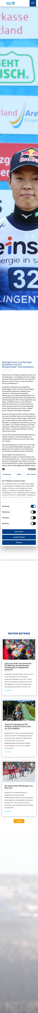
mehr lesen (8, 690)
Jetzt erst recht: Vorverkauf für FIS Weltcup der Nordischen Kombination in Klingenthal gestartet (18, 666)
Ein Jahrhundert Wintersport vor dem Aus (19, 787)
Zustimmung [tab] (7, 474)
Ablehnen (19, 542)
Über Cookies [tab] (31, 474)
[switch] (33, 512)
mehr (19, 821)
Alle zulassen (19, 531)
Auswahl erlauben (19, 537)
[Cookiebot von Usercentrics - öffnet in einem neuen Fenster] (28, 469)
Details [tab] (19, 474)
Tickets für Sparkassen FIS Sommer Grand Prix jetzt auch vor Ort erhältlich (18, 726)
